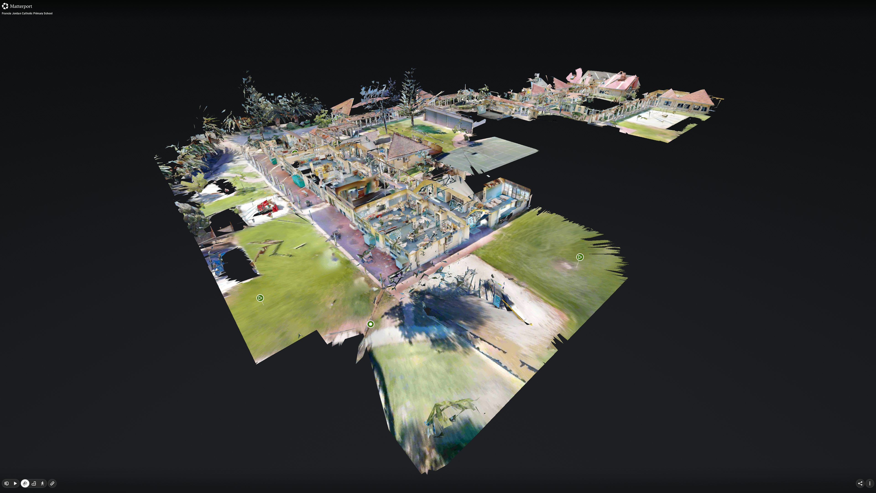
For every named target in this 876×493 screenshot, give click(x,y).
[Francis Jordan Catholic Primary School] (438, 246)
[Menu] (870, 483)
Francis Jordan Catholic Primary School (27, 13)
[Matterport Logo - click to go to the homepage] (17, 6)
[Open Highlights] (6, 483)
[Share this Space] (860, 483)
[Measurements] (52, 483)
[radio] (25, 483)
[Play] (15, 483)
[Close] (494, 39)
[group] (34, 483)
